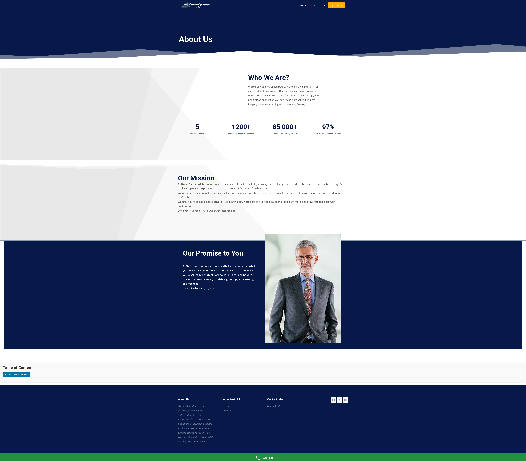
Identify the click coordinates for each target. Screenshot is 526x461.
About (312, 5)
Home (302, 5)
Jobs (322, 5)
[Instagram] (345, 400)
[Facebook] (333, 400)
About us (228, 410)
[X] (339, 400)
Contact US (273, 406)
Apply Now (336, 5)
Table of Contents (18, 375)
